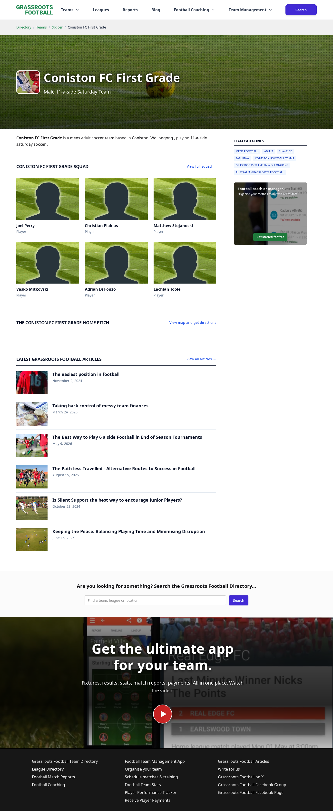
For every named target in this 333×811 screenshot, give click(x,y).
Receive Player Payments (147, 800)
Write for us (229, 769)
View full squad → (201, 166)
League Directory (48, 769)
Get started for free (270, 237)
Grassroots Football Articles (243, 761)
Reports (130, 9)
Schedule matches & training (151, 777)
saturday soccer (31, 144)
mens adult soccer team (92, 138)
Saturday (242, 158)
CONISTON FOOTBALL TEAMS (274, 158)
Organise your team (143, 769)
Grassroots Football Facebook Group (252, 784)
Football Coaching (48, 784)
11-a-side (198, 138)
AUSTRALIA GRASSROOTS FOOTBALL (260, 172)
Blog (155, 9)
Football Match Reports (53, 777)
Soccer (57, 27)
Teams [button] (67, 9)
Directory (23, 27)
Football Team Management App (155, 761)
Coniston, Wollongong (153, 138)
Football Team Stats (143, 784)
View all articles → (201, 359)
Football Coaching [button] (191, 9)
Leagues (101, 9)
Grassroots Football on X (241, 777)
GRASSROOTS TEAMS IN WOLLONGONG (262, 165)
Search (301, 10)
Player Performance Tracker (150, 792)
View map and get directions (192, 322)
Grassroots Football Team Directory (65, 761)
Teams (41, 27)
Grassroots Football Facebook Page (251, 792)
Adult (268, 151)
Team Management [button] (247, 9)
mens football (247, 151)
